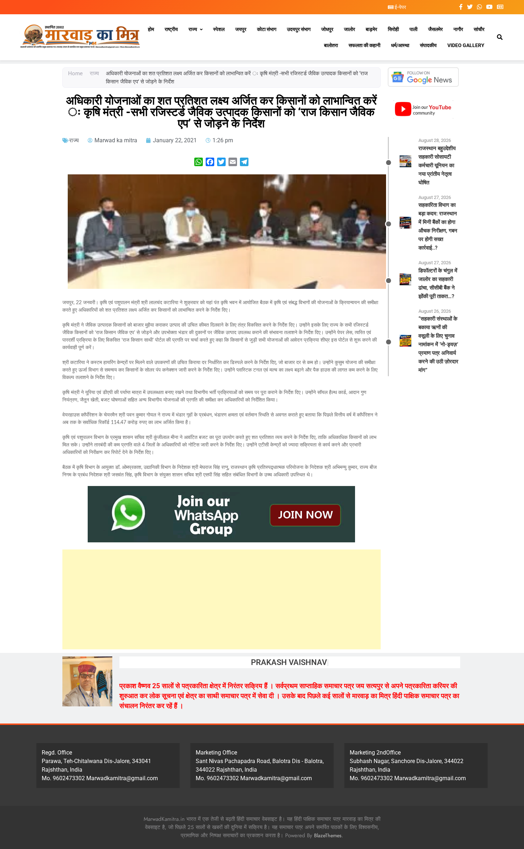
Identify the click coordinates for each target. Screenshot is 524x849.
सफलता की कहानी (364, 45)
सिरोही (393, 29)
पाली (413, 29)
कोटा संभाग (266, 29)
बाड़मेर (371, 29)
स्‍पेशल (219, 29)
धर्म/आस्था (400, 45)
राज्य (193, 29)
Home (75, 73)
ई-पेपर (400, 7)
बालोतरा (331, 45)
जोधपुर (327, 29)
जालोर (349, 29)
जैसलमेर (435, 29)
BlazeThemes (327, 835)
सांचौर (479, 29)
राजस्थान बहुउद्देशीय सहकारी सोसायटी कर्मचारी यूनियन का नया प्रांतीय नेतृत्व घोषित (437, 165)
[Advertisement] (221, 599)
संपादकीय (428, 45)
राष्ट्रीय (171, 29)
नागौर (458, 29)
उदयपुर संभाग (298, 29)
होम (151, 29)
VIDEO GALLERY (465, 45)
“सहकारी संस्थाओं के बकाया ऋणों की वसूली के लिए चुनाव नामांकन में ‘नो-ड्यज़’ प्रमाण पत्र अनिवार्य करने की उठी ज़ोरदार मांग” (438, 344)
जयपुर (240, 29)
